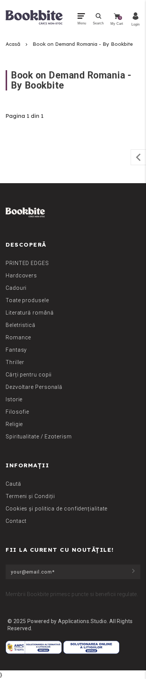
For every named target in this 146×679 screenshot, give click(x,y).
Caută (13, 484)
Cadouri (16, 288)
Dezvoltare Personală (34, 387)
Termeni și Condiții (30, 496)
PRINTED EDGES (27, 263)
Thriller (15, 362)
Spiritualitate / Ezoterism (39, 437)
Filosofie (17, 412)
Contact (16, 521)
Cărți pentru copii (29, 375)
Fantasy (16, 350)
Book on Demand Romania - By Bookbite (83, 44)
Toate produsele (27, 300)
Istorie (14, 399)
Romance (18, 337)
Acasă (13, 44)
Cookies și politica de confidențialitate (56, 509)
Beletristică (21, 325)
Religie (14, 424)
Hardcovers (21, 276)
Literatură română (30, 313)
